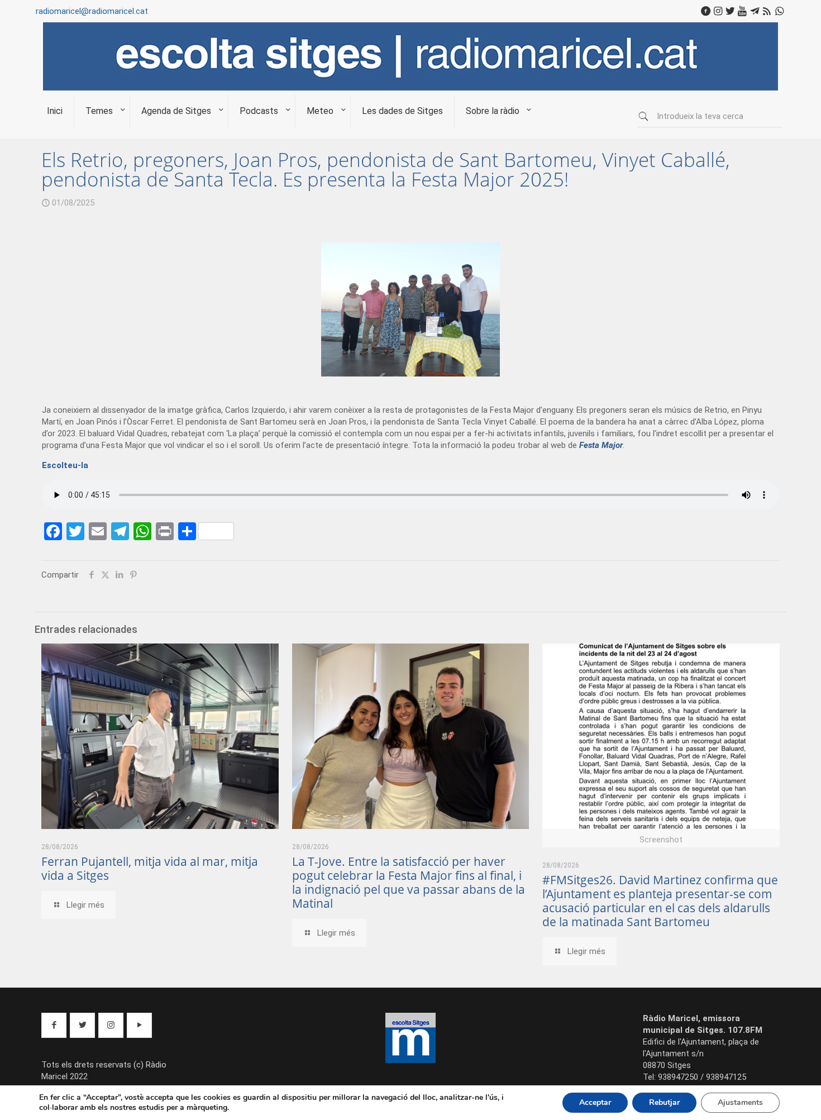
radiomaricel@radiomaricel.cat (92, 11)
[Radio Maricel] (410, 88)
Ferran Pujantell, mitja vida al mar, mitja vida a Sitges (149, 868)
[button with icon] (53, 1025)
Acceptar (595, 1102)
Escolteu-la (65, 465)
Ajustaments (740, 1102)
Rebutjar (664, 1102)
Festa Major (601, 445)
